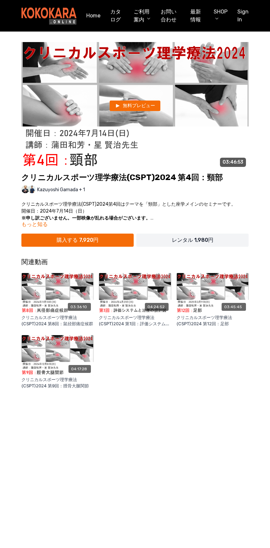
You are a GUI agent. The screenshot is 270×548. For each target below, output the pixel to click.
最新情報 (195, 16)
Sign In (243, 16)
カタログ (115, 16)
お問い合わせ (168, 16)
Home (93, 15)
